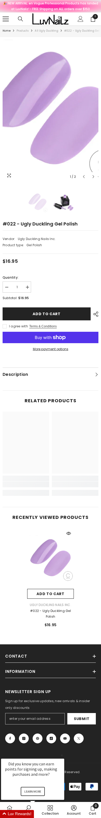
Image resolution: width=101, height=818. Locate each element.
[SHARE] (94, 314)
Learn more (32, 791)
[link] (26, 484)
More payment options (50, 349)
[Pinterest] (37, 738)
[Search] (20, 19)
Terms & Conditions (43, 326)
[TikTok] (51, 738)
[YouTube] (65, 738)
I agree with (18, 326)
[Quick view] (69, 533)
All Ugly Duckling (46, 31)
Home (7, 31)
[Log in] (80, 19)
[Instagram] (24, 738)
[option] (50, 111)
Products (23, 31)
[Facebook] (10, 738)
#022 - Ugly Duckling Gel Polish (50, 614)
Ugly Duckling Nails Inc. (37, 239)
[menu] (6, 19)
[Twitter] (79, 738)
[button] (83, 176)
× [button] (62, 755)
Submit (81, 718)
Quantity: (10, 277)
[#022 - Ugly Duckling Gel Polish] (50, 558)
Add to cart (47, 313)
